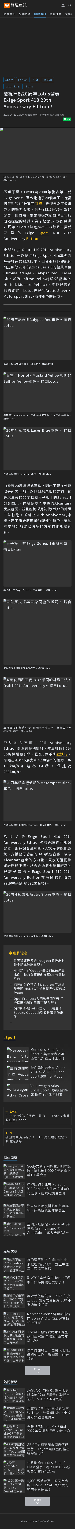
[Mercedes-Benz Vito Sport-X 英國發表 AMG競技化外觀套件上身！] (18, 1054)
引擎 (35, 79)
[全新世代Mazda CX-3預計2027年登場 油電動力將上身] (14, 1431)
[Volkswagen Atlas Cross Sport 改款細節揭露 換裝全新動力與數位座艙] (18, 1091)
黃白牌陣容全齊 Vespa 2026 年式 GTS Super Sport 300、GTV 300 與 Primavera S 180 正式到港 (49, 1072)
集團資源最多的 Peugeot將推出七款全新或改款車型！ (39, 963)
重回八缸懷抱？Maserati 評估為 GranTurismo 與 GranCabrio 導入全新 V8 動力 (48, 1228)
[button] (69, 5)
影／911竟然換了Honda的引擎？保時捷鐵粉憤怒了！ (49, 1280)
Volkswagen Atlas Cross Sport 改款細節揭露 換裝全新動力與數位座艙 (49, 1090)
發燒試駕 (25, 14)
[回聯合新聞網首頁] (7, 5)
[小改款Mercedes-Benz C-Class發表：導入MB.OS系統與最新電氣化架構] (14, 1467)
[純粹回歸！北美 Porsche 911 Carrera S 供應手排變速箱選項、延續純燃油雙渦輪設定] (14, 1189)
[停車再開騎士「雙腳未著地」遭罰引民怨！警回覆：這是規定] (14, 1355)
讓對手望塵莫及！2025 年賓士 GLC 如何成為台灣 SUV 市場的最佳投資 (49, 1300)
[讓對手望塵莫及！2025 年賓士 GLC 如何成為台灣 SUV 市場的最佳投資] (14, 1301)
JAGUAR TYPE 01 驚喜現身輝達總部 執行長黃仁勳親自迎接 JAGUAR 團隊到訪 (48, 1394)
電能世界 (55, 14)
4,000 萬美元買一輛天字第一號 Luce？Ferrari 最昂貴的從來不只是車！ (49, 1485)
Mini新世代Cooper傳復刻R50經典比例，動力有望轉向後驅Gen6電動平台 (39, 975)
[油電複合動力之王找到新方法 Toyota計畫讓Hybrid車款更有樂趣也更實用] (14, 1413)
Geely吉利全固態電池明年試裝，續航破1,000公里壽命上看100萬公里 (49, 1170)
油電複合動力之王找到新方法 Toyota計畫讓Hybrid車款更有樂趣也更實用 (49, 1412)
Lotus (29, 86)
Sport (9, 79)
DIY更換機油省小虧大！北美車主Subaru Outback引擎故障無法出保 (38, 1012)
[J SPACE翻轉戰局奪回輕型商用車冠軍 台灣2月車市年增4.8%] (14, 1337)
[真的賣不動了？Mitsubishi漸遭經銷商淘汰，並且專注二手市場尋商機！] (14, 1265)
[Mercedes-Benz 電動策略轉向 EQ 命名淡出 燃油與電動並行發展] (14, 1319)
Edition (23, 79)
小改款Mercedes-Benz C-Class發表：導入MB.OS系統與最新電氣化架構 (49, 1466)
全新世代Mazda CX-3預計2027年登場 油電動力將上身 (48, 1428)
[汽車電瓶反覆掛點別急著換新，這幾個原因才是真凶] (14, 1211)
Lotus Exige (13, 86)
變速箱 (48, 79)
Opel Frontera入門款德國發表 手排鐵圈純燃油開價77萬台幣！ (39, 1000)
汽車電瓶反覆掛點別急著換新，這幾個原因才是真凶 (48, 1208)
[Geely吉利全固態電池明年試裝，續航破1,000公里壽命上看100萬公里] (14, 1171)
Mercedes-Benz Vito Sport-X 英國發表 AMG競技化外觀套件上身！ (48, 1053)
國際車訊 (40, 14)
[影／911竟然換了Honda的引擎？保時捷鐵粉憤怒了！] (14, 1283)
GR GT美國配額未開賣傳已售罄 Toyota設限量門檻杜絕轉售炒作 (48, 1448)
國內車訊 (9, 14)
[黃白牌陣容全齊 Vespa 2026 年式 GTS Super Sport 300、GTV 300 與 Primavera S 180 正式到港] (18, 1073)
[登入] (63, 5)
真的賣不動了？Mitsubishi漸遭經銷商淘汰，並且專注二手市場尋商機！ (48, 1264)
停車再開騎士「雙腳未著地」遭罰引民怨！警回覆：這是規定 (49, 1354)
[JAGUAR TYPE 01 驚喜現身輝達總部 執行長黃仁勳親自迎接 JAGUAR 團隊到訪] (14, 1395)
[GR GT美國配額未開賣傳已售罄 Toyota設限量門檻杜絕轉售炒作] (14, 1449)
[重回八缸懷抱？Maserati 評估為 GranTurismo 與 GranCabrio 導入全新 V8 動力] (14, 1229)
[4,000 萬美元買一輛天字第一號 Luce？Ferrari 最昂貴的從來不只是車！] (14, 1486)
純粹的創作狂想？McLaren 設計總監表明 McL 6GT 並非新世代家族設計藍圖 (40, 988)
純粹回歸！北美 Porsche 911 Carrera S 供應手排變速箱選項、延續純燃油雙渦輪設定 (49, 1188)
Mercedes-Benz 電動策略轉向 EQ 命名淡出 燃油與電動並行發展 (48, 1318)
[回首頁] (19, 5)
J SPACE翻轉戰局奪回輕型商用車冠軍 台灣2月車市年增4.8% (47, 1336)
